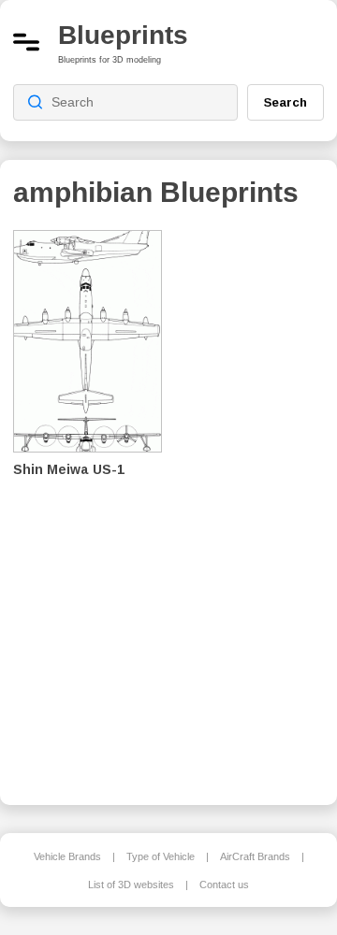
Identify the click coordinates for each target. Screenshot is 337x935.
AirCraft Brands (255, 856)
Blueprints (123, 35)
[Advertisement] (256, 504)
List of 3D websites (131, 884)
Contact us (224, 884)
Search (285, 101)
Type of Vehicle (160, 856)
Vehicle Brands (67, 856)
